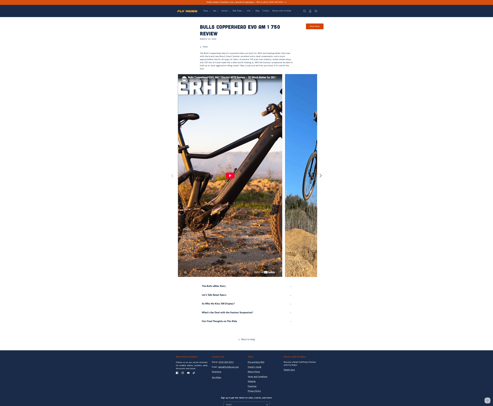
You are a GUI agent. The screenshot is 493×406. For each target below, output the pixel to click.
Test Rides (216, 378)
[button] (206, 11)
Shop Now (315, 26)
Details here (289, 370)
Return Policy (254, 372)
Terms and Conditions (258, 377)
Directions (216, 372)
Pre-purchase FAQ (256, 362)
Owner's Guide (254, 367)
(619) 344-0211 (226, 362)
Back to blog (248, 339)
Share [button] (205, 47)
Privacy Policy (254, 391)
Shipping (252, 381)
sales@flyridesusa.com (228, 367)
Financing (252, 386)
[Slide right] (321, 175)
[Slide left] (172, 175)
